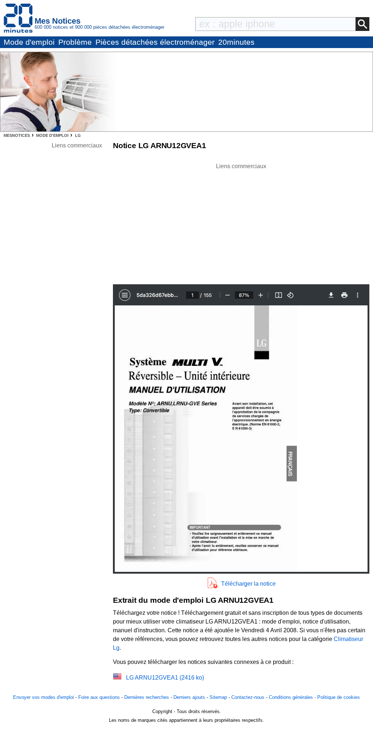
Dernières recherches (146, 697)
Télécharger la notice (248, 584)
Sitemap (218, 697)
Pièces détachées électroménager (155, 42)
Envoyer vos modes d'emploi (43, 697)
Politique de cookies (338, 697)
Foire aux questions (99, 697)
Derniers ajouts (189, 697)
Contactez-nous (247, 697)
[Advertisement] (241, 222)
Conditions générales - (293, 697)
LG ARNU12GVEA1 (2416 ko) (165, 677)
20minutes (236, 42)
